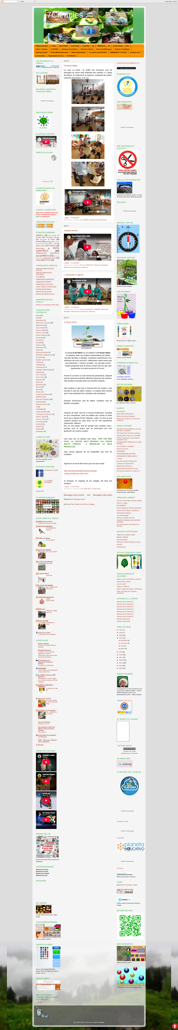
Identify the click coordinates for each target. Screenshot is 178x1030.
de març (121, 646)
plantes (38, 429)
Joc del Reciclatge (123, 515)
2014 (121, 657)
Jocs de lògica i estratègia (125, 446)
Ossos (38, 389)
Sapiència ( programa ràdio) (126, 534)
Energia (38, 237)
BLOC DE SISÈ (43, 621)
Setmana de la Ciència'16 (98, 220)
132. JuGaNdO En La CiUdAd (51, 713)
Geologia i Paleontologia (44, 370)
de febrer (121, 648)
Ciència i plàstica (41, 335)
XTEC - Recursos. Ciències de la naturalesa (47, 741)
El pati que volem (44, 632)
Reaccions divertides (101, 265)
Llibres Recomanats (78, 52)
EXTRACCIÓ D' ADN (51, 470)
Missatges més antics (102, 495)
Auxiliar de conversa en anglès (47, 523)
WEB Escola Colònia (45, 521)
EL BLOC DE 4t (43, 573)
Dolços (38, 350)
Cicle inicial (75, 46)
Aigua (38, 315)
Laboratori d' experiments (125, 463)
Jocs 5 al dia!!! (121, 584)
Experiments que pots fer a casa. (127, 468)
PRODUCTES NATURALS (47, 253)
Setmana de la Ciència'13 (125, 611)
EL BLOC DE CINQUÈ (45, 585)
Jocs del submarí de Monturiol (126, 461)
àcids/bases (40, 431)
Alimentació (39, 320)
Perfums (38, 392)
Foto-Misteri (71, 56)
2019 (121, 632)
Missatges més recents (74, 495)
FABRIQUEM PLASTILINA (44, 284)
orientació (39, 424)
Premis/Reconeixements (59, 52)
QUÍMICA (86, 220)
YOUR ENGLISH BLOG (46, 597)
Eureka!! (119, 544)
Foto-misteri (43, 239)
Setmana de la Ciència (69, 49)
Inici (88, 495)
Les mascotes (40, 56)
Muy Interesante (122, 539)
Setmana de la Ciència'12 (125, 614)
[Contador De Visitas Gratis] (129, 749)
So (37, 407)
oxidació (38, 426)
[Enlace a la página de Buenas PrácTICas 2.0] (124, 714)
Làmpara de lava (71, 231)
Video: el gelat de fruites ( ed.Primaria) (129, 589)
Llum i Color (40, 377)
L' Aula (53, 46)
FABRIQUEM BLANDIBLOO (45, 279)
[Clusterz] (39, 1002)
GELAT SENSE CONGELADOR (46, 287)
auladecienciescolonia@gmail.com (128, 63)
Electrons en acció (43, 724)
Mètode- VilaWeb (122, 537)
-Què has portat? (41, 52)
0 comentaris (75, 217)
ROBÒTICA (39, 397)
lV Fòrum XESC (70, 322)
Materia (38, 246)
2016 (121, 652)
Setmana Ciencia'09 (123, 621)
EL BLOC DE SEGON (45, 562)
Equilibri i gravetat (42, 360)
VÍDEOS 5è (101, 46)
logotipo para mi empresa (129, 753)
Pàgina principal (41, 46)
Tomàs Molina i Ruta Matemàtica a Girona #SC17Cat (48, 671)
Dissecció (39, 345)
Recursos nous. (50, 258)
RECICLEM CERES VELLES (45, 294)
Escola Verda (117, 46)
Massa (38, 382)
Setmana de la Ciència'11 (125, 616)
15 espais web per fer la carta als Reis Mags (52, 701)
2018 (121, 635)
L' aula (54, 243)
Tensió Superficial (41, 412)
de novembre (123, 643)
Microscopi (39, 384)
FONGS (38, 362)
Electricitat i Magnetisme (44, 355)
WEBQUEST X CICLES (118, 52)
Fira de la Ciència (87, 49)
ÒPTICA (47, 260)
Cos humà (52, 235)
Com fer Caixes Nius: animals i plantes (129, 500)
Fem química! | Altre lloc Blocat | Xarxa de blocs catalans (46, 728)
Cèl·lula (38, 340)
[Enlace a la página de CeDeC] (127, 885)
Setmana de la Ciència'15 (125, 606)
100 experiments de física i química (128, 433)
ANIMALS (39, 235)
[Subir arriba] (174, 1026)
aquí (37, 216)
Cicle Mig (85, 46)
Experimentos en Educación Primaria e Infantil (45, 662)
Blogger (101, 1022)
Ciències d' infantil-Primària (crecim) (128, 542)
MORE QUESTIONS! (50, 599)
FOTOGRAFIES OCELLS (51, 529)
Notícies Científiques (122, 49)
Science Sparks (43, 643)
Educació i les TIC (44, 698)
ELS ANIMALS (121, 505)
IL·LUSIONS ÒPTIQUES (48, 481)
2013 (121, 660)
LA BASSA (54, 49)
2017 (121, 638)
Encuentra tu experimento (45, 665)
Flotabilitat (39, 365)
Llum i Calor (40, 374)
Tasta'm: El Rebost (123, 586)
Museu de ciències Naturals (126, 416)
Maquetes (39, 379)
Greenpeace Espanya (124, 513)
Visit (122, 821)
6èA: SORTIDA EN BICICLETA (51, 588)
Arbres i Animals (41, 49)
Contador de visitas (129, 751)
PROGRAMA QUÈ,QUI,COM (126, 453)
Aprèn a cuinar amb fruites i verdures (129, 579)
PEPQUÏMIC (42, 668)
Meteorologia (40, 248)
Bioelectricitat (40, 325)
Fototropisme (40, 367)
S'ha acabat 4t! (50, 540)
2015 (121, 655)
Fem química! (42, 732)
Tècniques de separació (44, 414)
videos (38, 260)
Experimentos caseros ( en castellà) (128, 435)
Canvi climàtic (40, 328)
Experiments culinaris (124, 581)
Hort (127, 46)
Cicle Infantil (63, 46)
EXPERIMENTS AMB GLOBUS (127, 456)
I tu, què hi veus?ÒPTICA (98, 52)
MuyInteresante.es (44, 650)
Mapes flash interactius (124, 466)
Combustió (39, 337)
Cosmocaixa (121, 411)
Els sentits (39, 357)
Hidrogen (39, 372)
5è (93, 46)
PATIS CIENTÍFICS (47, 249)
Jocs (46, 243)
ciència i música (41, 419)
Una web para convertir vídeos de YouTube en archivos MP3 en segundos (48, 680)
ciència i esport (41, 416)
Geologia (48, 241)
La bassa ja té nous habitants (47, 634)
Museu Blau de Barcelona (125, 414)
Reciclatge (39, 402)
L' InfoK (119, 458)
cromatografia (40, 421)
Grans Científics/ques (104, 49)
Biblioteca (41, 609)
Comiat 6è (49, 575)
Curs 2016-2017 (88, 265)
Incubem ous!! (135, 52)
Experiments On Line (56, 56)
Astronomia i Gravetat (43, 323)
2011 (121, 665)
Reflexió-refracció (41, 404)
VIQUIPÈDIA (121, 451)
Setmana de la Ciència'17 (125, 601)
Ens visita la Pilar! (51, 551)
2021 (121, 630)
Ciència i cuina (40, 332)
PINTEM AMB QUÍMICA (43, 289)
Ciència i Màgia (41, 330)
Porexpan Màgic (70, 66)
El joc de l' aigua (122, 503)
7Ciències (65, 14)
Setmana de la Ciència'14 (125, 609)
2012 (121, 663)
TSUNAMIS (39, 409)
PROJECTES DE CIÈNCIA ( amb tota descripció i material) (129, 429)
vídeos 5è (84, 267)
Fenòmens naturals (52, 237)
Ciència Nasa (121, 547)
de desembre (123, 640)
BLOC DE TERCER (44, 550)
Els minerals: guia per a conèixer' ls (128, 471)
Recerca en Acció (122, 449)
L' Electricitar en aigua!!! (74, 275)
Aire (37, 318)
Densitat (38, 342)
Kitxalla (40, 745)
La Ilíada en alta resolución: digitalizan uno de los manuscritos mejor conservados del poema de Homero (47, 654)
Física (52, 239)
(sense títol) (40, 491)
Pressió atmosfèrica (42, 394)
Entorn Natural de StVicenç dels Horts (129, 508)
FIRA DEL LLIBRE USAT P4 (51, 611)
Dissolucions (40, 347)
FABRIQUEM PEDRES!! (43, 282)
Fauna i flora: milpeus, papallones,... (129, 510)
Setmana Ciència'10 (123, 619)
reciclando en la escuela (46, 710)
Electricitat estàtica (42, 352)
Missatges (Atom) (79, 499)
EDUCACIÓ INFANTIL (45, 526)
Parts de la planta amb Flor (126, 518)
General (39, 241)
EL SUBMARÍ (40, 277)
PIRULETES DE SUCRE (44, 292)
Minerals (39, 387)
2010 (121, 668)
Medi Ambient (50, 246)
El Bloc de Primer (44, 538)
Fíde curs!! (49, 563)
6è (109, 46)
